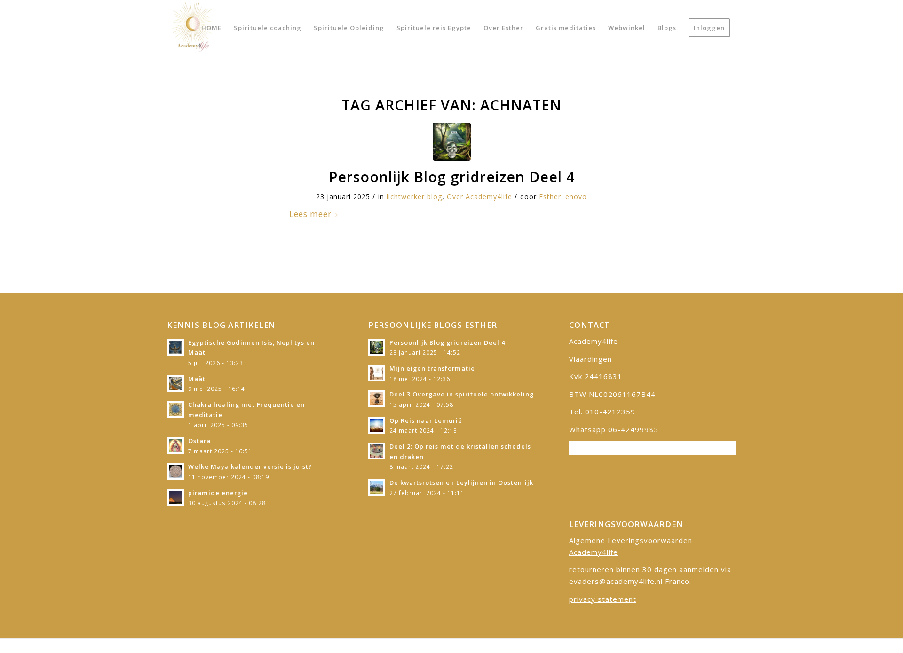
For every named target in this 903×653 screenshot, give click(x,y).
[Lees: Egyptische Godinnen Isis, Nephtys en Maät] (175, 347)
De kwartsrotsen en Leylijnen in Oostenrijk (461, 482)
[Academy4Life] (192, 27)
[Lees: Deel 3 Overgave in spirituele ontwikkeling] (376, 398)
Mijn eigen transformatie (432, 368)
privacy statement (602, 599)
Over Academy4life (479, 196)
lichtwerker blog (414, 196)
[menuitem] (211, 27)
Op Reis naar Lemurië (425, 420)
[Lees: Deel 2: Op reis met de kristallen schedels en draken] (376, 451)
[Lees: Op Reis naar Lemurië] (376, 425)
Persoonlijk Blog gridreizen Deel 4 (452, 177)
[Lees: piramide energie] (175, 497)
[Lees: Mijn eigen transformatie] (376, 373)
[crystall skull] (452, 142)
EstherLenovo (563, 196)
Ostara (199, 440)
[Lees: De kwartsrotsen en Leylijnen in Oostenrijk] (376, 487)
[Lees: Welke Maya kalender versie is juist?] (175, 471)
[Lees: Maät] (175, 383)
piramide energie (218, 493)
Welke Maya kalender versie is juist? (250, 466)
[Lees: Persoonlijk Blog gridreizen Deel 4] (376, 347)
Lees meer (310, 214)
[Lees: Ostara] (175, 445)
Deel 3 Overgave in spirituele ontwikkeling (461, 394)
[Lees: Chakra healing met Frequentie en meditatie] (175, 409)
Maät (197, 378)
